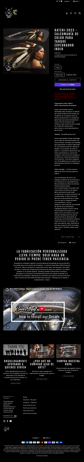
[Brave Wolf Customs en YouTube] (11, 421)
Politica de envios (28, 410)
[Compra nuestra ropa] (68, 351)
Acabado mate (71, 75)
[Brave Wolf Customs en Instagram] (4, 421)
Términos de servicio (29, 405)
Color (57, 64)
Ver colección (42, 379)
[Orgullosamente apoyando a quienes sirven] (15, 351)
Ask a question (67, 236)
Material (58, 71)
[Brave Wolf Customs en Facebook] (7, 421)
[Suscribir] (15, 416)
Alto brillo (59, 75)
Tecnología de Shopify (42, 455)
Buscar (25, 397)
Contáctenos (16, 383)
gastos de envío (61, 55)
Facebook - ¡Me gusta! (30, 399)
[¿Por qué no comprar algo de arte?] (42, 351)
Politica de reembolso (29, 408)
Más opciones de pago (68, 89)
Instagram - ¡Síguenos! (30, 402)
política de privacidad (30, 413)
